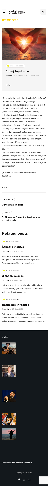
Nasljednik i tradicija (15, 305)
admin (10, 76)
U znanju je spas (13, 276)
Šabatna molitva (13, 247)
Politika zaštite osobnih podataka (17, 462)
